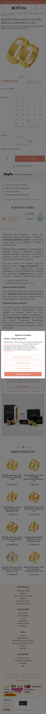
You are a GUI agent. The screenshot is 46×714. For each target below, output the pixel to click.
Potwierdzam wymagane (23, 368)
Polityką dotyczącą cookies (13, 344)
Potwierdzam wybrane (23, 363)
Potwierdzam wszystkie (23, 374)
